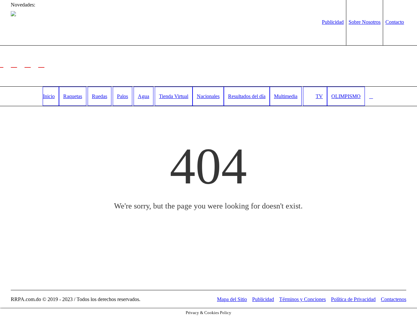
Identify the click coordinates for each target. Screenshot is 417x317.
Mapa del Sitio (232, 299)
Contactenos (393, 299)
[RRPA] (14, 63)
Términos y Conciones (302, 299)
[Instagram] (27, 63)
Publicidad (263, 299)
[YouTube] (41, 63)
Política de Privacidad (353, 299)
